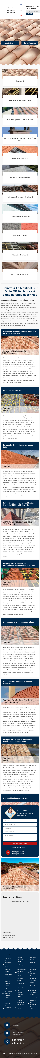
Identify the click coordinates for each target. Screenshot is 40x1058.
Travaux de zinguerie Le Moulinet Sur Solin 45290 (33, 1003)
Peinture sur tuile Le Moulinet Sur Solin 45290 (8, 993)
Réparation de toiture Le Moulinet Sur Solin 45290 (8, 980)
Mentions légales (31, 1053)
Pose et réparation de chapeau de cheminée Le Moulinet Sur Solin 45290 (33, 972)
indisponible (10, 8)
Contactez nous (30, 43)
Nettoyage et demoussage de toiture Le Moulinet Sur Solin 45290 (21, 972)
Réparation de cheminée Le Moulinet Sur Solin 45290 (20, 990)
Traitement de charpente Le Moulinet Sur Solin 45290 (8, 964)
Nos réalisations (10, 43)
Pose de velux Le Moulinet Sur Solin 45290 (33, 990)
